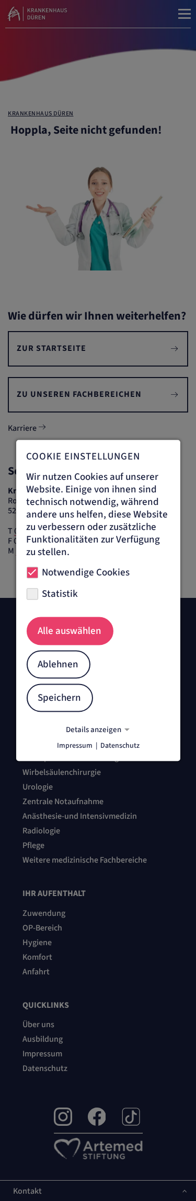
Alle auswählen (69, 630)
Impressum (75, 745)
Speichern (59, 697)
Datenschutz (120, 745)
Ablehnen (58, 664)
